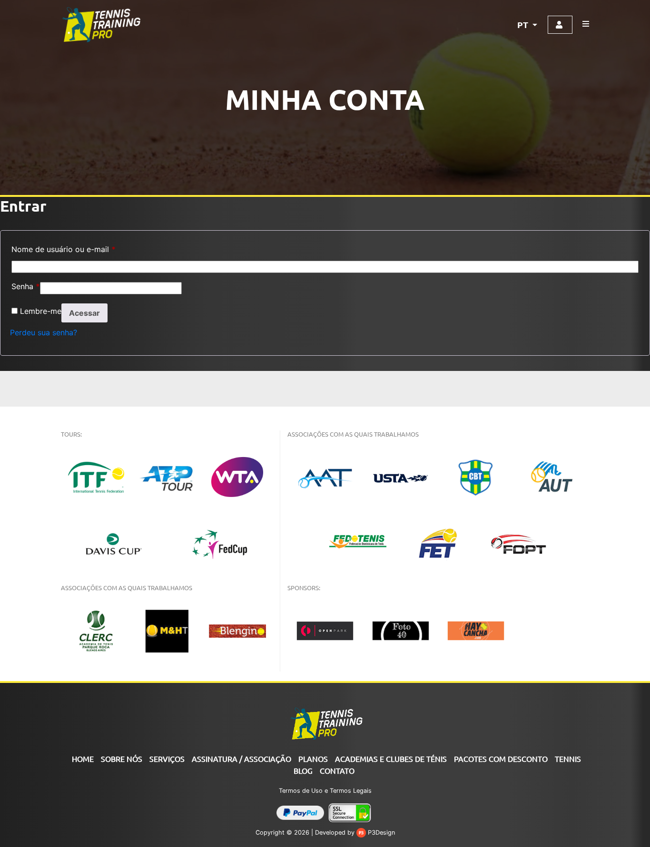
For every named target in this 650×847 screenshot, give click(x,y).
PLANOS (313, 758)
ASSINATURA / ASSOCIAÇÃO (241, 758)
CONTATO (337, 770)
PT (523, 24)
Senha (25, 286)
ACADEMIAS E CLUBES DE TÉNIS (391, 758)
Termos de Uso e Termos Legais (325, 790)
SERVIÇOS (167, 758)
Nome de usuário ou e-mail (63, 249)
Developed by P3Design (355, 832)
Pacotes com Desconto (501, 758)
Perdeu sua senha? (43, 332)
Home (83, 758)
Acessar (84, 313)
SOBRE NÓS (121, 758)
